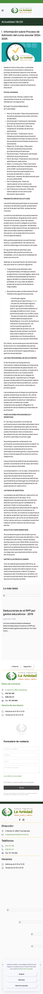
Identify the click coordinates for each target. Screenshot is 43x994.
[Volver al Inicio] (21, 10)
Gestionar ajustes (21, 986)
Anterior (15, 666)
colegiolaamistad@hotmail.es (17, 834)
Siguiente (27, 666)
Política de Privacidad (25, 969)
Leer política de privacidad (12, 776)
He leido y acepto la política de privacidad (20, 782)
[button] (3, 10)
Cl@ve (34, 301)
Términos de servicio (17, 794)
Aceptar (21, 974)
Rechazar (21, 980)
